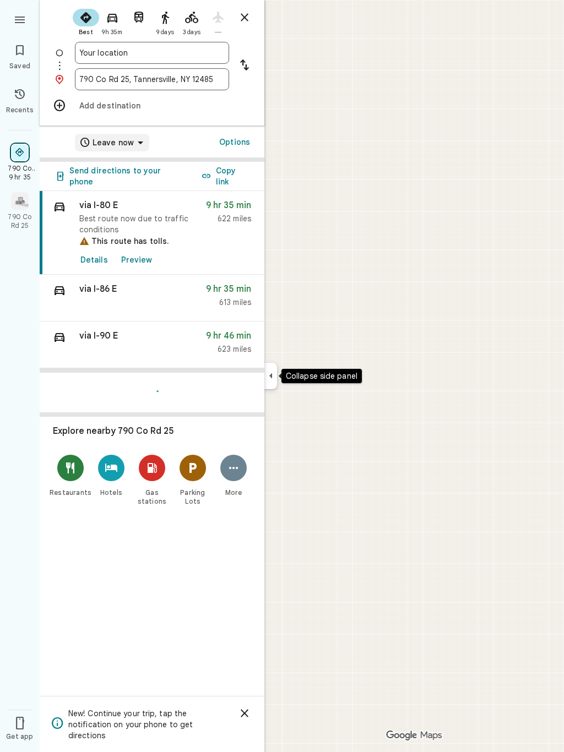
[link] (152, 233)
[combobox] (152, 53)
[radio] (86, 21)
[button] (152, 298)
